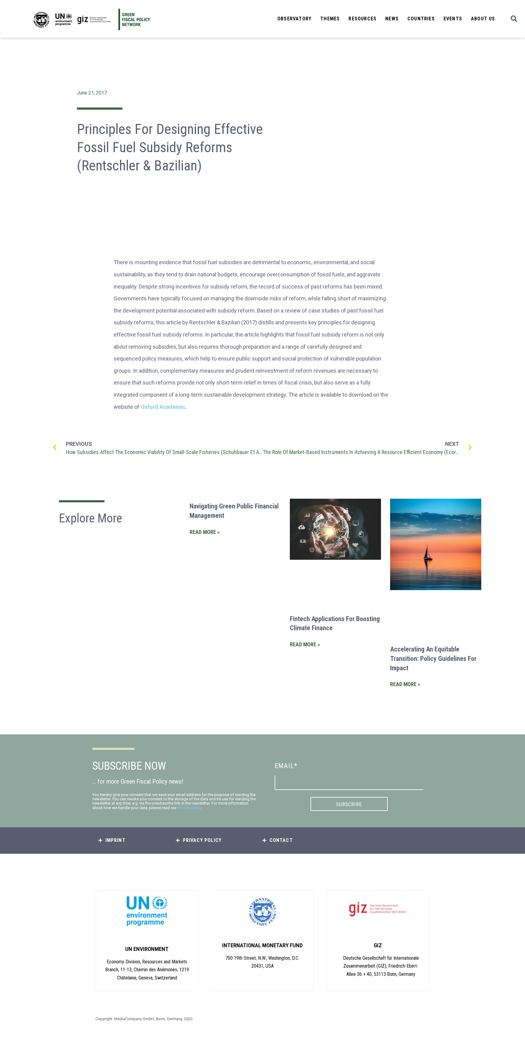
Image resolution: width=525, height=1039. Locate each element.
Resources (362, 19)
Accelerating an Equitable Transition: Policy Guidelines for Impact (433, 658)
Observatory (294, 19)
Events (453, 19)
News (392, 19)
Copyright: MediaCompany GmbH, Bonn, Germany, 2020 (143, 1019)
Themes (330, 19)
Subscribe (349, 804)
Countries (421, 19)
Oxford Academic (163, 407)
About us (483, 19)
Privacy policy (189, 807)
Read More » (205, 532)
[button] (513, 19)
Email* (286, 766)
